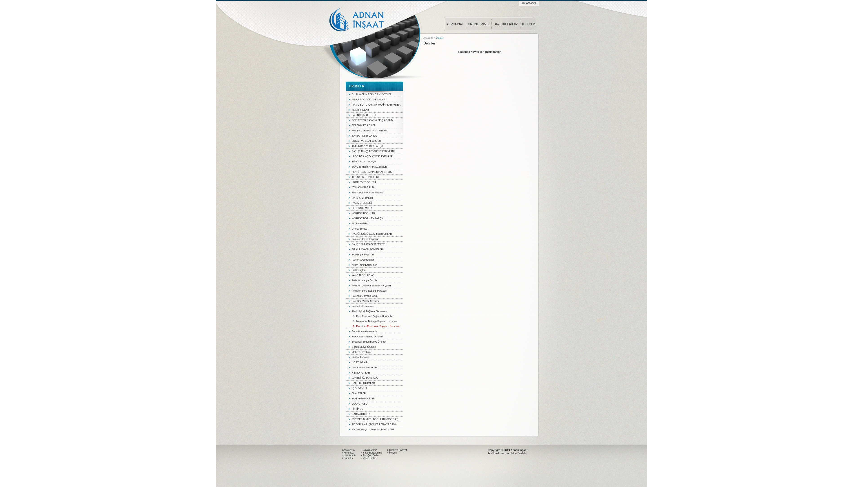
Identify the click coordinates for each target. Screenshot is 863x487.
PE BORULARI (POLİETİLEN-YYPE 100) (374, 424)
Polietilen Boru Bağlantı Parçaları (369, 290)
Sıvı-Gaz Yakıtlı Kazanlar (365, 301)
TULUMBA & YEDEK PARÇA (367, 146)
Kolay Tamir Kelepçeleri (364, 264)
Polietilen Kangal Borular (365, 280)
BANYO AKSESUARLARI (365, 135)
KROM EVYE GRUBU (364, 182)
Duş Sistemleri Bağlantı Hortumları (375, 316)
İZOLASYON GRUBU (364, 187)
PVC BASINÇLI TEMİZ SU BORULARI (373, 429)
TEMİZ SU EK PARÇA (364, 161)
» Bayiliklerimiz (369, 450)
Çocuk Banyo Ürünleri (364, 346)
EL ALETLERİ (359, 393)
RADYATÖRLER (361, 414)
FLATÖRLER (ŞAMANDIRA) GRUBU (372, 171)
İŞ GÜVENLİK (359, 388)
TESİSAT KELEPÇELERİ (365, 177)
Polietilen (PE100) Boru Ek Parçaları (371, 285)
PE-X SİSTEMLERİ (362, 208)
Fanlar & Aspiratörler (363, 259)
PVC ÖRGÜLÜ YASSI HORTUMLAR (372, 233)
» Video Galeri (368, 458)
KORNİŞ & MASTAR (363, 254)
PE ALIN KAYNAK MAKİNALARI (369, 99)
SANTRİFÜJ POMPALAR (365, 377)
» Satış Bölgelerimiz (371, 452)
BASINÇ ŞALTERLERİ (364, 115)
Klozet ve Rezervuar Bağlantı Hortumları (378, 326)
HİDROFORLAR (361, 372)
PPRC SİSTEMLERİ (363, 197)
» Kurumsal (348, 452)
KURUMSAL (455, 24)
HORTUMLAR (359, 362)
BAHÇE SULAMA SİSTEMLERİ (368, 244)
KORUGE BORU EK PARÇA (367, 218)
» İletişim (392, 452)
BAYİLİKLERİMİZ (506, 24)
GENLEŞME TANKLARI (365, 367)
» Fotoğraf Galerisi (371, 455)
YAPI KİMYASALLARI (363, 398)
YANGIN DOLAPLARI (363, 275)
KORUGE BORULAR (363, 213)
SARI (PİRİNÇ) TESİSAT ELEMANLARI (373, 151)
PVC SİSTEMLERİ (362, 202)
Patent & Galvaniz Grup (365, 295)
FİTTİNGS (357, 408)
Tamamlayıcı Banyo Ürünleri (367, 336)
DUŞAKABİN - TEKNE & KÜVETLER (372, 94)
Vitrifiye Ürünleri (360, 357)
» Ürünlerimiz (349, 455)
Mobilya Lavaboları (362, 352)
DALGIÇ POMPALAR (363, 383)
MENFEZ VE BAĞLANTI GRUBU (370, 130)
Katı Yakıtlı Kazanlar (363, 306)
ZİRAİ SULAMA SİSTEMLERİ (367, 192)
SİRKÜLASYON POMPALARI (368, 249)
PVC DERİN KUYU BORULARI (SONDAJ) (375, 419)
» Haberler (347, 458)
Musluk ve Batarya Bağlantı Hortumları (377, 321)
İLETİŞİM (528, 24)
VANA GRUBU (359, 403)
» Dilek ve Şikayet (397, 450)
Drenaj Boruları (360, 228)
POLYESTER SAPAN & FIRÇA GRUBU (373, 120)
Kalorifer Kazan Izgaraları (365, 239)
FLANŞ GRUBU (360, 223)
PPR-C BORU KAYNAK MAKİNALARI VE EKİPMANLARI (377, 104)
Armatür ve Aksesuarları (365, 331)
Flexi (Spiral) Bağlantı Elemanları (369, 311)
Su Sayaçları (359, 270)
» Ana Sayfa (348, 450)
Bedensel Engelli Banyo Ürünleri (369, 341)
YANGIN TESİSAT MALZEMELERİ (370, 166)
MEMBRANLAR (360, 109)
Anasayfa (531, 3)
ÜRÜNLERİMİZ (478, 24)
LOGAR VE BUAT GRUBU (366, 140)
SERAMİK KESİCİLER (364, 125)
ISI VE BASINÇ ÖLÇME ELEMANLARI (373, 156)
